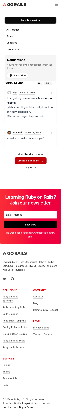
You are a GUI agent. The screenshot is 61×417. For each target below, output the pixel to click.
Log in (28, 167)
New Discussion (30, 20)
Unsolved (12, 42)
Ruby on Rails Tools (14, 340)
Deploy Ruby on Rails (15, 327)
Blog (35, 303)
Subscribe (20, 75)
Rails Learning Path (14, 307)
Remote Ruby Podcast (45, 309)
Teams (6, 371)
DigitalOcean (26, 407)
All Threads (13, 29)
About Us (38, 296)
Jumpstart (27, 403)
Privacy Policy (41, 327)
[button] (55, 83)
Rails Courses (10, 314)
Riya (15, 92)
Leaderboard (14, 49)
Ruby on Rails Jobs (13, 347)
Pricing (6, 365)
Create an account (28, 160)
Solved (10, 36)
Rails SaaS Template (14, 320)
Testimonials (10, 378)
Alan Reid (18, 132)
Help (5, 385)
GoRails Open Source (15, 334)
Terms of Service (42, 334)
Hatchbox (8, 407)
